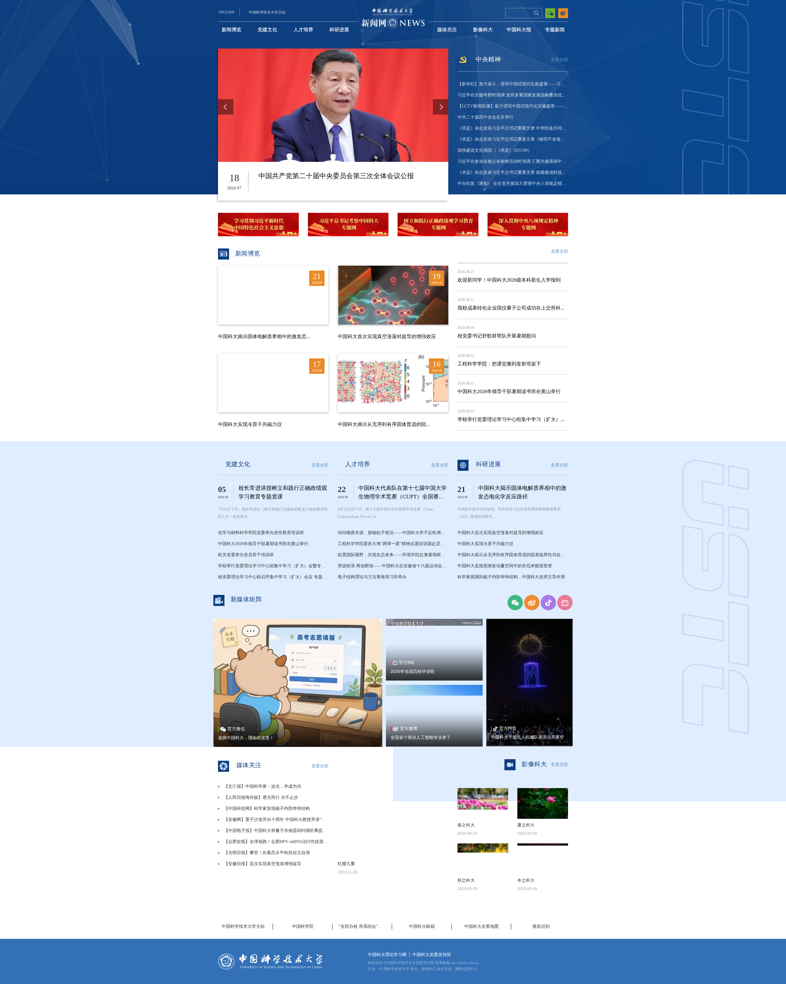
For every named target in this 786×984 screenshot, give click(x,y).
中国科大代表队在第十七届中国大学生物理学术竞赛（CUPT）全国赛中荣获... (402, 496)
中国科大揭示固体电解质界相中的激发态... (264, 336)
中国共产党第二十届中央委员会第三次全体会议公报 (336, 176)
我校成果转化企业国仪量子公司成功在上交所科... (510, 307)
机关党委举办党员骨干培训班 (246, 555)
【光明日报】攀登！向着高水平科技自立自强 (267, 852)
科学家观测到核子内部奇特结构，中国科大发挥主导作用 (511, 577)
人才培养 (303, 29)
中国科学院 (302, 926)
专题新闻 (555, 29)
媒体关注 (447, 29)
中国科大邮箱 (422, 926)
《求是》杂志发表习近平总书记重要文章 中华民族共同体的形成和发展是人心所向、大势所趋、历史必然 (556, 128)
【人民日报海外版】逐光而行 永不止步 (261, 797)
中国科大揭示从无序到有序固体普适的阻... (384, 424)
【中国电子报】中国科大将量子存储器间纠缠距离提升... (277, 830)
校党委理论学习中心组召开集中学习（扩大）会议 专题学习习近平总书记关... (291, 577)
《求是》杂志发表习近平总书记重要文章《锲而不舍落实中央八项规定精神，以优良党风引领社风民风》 (556, 139)
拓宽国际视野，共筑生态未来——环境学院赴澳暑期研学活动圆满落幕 (404, 555)
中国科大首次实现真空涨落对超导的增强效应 (387, 336)
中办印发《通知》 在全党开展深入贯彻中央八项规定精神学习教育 (520, 183)
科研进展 (339, 29)
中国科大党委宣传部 (431, 954)
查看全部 (559, 59)
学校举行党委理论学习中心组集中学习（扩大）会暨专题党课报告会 (282, 566)
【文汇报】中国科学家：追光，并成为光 (262, 786)
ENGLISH (227, 12)
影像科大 (483, 29)
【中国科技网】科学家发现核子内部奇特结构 (267, 808)
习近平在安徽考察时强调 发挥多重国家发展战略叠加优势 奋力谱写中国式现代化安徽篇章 (542, 95)
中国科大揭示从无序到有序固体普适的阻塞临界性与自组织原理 (517, 555)
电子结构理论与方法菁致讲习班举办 (372, 577)
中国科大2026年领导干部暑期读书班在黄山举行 (509, 391)
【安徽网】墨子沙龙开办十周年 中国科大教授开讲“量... (276, 819)
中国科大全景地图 (481, 926)
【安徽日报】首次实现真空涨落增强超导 (262, 863)
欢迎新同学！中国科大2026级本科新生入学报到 (509, 280)
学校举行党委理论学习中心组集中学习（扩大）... (510, 419)
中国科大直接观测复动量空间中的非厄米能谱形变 (504, 566)
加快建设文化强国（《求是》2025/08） (494, 150)
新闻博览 (231, 29)
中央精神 (488, 59)
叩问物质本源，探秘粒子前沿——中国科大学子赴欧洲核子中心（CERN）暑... (412, 532)
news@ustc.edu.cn (464, 963)
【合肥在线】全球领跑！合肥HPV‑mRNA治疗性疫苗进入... (280, 841)
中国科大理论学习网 (387, 954)
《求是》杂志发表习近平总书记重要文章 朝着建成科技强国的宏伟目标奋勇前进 (533, 172)
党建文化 (267, 29)
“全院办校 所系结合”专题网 (365, 926)
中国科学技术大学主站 (267, 12)
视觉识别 (541, 926)
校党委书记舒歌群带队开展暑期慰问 (496, 335)
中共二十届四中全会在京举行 (485, 117)
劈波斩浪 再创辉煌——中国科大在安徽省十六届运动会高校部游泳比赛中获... (411, 566)
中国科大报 (519, 29)
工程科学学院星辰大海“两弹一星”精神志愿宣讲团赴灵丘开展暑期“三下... (407, 543)
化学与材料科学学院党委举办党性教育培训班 (261, 532)
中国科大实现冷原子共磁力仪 (250, 424)
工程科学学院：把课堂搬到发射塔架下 (499, 363)
